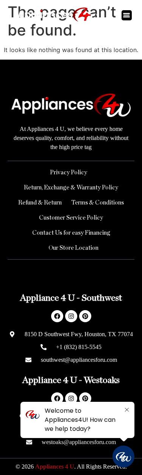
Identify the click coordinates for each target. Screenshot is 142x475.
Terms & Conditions (97, 203)
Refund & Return (40, 203)
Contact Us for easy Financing (71, 233)
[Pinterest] (85, 316)
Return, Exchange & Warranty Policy (71, 187)
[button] (127, 15)
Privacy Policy (68, 172)
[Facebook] (57, 316)
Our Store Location (73, 248)
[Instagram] (71, 316)
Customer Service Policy (71, 218)
